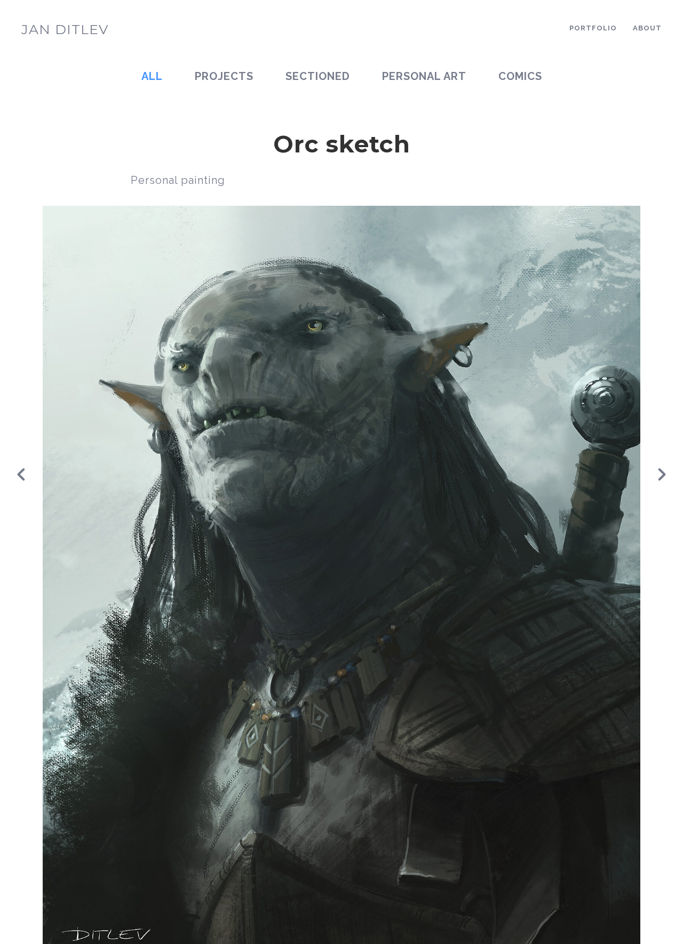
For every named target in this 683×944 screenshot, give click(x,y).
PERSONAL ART (424, 76)
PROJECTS (224, 76)
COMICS (520, 76)
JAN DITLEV (64, 29)
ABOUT (647, 28)
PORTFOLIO (593, 28)
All (152, 76)
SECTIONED (317, 76)
